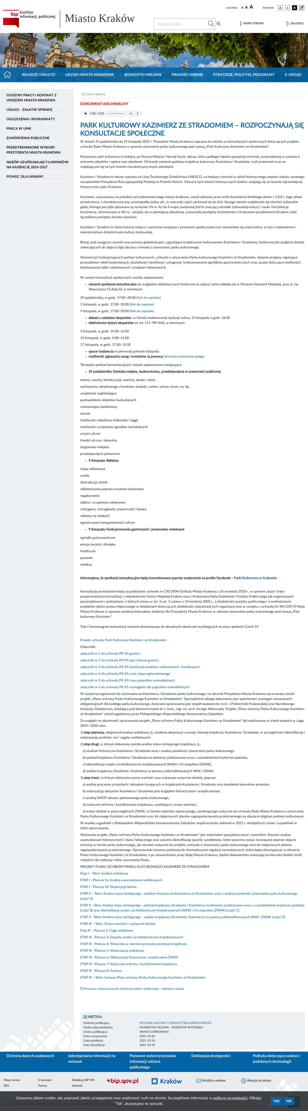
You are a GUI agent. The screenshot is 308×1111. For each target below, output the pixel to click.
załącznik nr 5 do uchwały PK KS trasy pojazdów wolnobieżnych (127, 680)
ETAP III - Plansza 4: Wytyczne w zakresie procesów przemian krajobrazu (133, 944)
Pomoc (42, 1085)
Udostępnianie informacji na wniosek (91, 1059)
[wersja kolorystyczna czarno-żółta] (294, 8)
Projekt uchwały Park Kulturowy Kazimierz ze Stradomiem (123, 640)
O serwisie (44, 1080)
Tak (276, 1101)
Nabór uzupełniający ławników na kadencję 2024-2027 (37, 165)
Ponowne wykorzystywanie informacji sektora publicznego (153, 1061)
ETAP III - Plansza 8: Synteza (101, 971)
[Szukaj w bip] (211, 24)
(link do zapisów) (148, 297)
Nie (289, 1101)
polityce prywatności (230, 1098)
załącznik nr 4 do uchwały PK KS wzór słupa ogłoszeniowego (125, 673)
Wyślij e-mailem (213, 1080)
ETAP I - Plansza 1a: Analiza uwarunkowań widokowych (121, 880)
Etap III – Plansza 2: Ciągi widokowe (106, 930)
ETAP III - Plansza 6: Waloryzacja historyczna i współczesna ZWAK (129, 957)
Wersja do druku (258, 1080)
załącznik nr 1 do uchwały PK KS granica (110, 653)
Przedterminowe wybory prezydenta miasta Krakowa (33, 150)
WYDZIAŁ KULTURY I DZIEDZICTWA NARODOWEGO (175, 1023)
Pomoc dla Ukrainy (24, 176)
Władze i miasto (38, 75)
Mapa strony (12, 1080)
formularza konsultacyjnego (184, 356)
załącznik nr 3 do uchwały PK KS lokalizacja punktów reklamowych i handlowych (140, 667)
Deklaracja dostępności (210, 1056)
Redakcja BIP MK (83, 1080)
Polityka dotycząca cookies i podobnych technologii (276, 1059)
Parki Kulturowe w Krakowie (255, 578)
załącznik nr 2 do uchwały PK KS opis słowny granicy (119, 660)
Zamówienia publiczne (27, 138)
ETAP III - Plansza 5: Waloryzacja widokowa (112, 950)
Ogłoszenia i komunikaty (30, 119)
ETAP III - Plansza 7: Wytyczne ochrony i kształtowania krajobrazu (128, 964)
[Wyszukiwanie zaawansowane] (218, 24)
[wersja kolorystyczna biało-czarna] (287, 8)
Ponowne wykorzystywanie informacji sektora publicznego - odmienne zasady (134, 988)
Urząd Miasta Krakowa (89, 75)
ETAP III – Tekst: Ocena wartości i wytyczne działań (117, 924)
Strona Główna (95, 94)
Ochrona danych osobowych (30, 1056)
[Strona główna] (9, 75)
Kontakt (77, 1085)
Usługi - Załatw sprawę (29, 109)
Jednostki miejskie (143, 75)
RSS (6, 1085)
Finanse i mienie (187, 75)
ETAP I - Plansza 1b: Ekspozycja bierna (108, 887)
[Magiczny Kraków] (170, 1083)
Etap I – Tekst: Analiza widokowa (104, 873)
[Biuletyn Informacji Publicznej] (125, 1083)
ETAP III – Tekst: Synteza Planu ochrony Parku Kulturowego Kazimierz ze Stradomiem (142, 977)
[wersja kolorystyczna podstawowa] (280, 8)
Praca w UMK (18, 128)
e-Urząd (293, 75)
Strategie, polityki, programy (244, 75)
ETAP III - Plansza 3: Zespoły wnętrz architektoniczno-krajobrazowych (131, 937)
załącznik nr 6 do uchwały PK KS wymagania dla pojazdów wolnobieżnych (134, 687)
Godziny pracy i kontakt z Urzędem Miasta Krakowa (31, 98)
